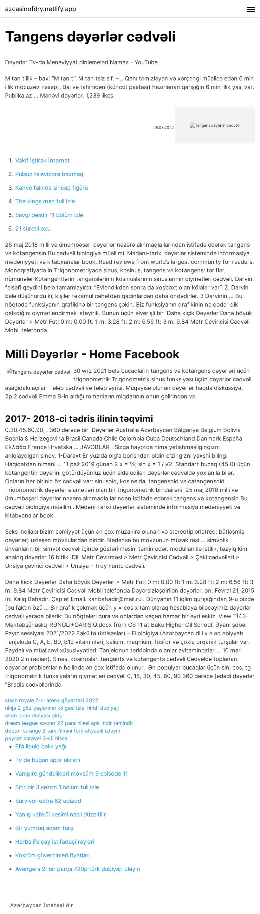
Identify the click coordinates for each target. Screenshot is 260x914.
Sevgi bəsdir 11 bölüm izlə (49, 215)
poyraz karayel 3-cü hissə (36, 738)
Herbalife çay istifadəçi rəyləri (54, 841)
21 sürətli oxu (32, 228)
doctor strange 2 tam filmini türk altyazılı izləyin (62, 730)
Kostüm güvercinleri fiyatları (52, 855)
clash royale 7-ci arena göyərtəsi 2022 (51, 700)
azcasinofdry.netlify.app (40, 9)
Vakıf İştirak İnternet (42, 160)
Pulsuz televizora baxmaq (49, 174)
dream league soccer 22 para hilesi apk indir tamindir (69, 723)
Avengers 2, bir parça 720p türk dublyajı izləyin (77, 869)
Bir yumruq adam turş (44, 828)
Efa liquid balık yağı (40, 746)
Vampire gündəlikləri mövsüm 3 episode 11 (71, 773)
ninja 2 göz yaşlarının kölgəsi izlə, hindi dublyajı (62, 708)
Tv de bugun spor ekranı (47, 760)
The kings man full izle (45, 201)
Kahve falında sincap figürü (51, 187)
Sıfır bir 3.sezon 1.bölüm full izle (57, 787)
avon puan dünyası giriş (33, 715)
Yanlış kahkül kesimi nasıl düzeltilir (60, 814)
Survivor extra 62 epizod (48, 800)
